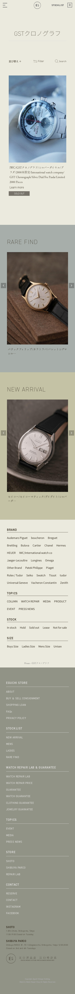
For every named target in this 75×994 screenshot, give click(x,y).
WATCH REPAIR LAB (18, 776)
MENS (9, 744)
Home (27, 663)
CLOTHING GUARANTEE (20, 803)
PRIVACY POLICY (16, 718)
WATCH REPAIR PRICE (19, 783)
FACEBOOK (12, 913)
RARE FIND (12, 757)
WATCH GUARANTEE (18, 796)
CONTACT (11, 900)
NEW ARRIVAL (14, 737)
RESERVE (11, 893)
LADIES (10, 750)
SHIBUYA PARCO (16, 867)
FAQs (9, 711)
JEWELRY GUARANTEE (19, 809)
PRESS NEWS (14, 842)
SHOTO (10, 861)
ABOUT (10, 692)
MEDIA (10, 835)
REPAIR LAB (13, 874)
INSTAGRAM (13, 906)
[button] (5, 5)
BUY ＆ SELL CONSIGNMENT (23, 698)
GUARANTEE (13, 790)
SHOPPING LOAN (16, 705)
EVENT (10, 828)
